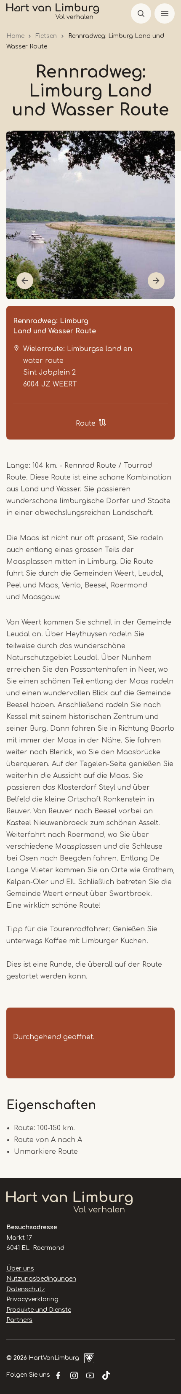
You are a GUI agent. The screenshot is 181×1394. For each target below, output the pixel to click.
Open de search (141, 13)
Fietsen (46, 36)
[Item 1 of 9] (90, 215)
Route (86, 423)
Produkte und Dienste (38, 1310)
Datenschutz (25, 1289)
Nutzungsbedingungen (41, 1279)
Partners (19, 1320)
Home (15, 36)
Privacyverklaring (32, 1299)
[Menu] (164, 13)
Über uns (20, 1268)
